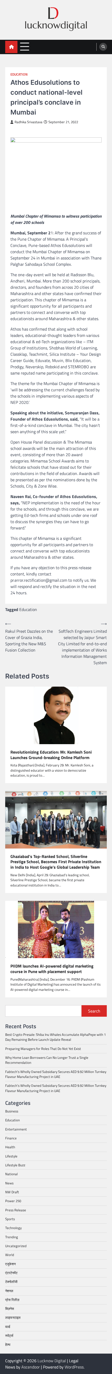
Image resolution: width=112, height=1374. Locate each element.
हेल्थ (7, 1344)
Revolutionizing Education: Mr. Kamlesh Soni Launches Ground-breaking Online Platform (51, 754)
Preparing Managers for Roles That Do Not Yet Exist (43, 1048)
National (11, 1174)
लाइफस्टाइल (13, 1317)
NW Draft (12, 1192)
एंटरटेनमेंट (11, 1272)
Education (19, 74)
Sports (10, 1219)
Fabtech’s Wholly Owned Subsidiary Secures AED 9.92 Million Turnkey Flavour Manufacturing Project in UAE (55, 1074)
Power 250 (13, 1200)
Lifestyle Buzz (15, 1165)
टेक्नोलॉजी (11, 1281)
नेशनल (9, 1290)
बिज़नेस (9, 1308)
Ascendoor (30, 1367)
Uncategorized (16, 1245)
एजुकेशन (10, 1263)
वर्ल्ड (7, 1326)
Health (10, 1147)
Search (94, 1011)
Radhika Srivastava (28, 122)
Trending (11, 1237)
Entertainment (16, 1129)
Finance (11, 1138)
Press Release (15, 1210)
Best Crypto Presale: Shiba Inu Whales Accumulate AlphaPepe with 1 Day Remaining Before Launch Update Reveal (55, 1037)
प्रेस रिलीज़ (12, 1299)
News (9, 1183)
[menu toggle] (24, 46)
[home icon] (11, 47)
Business (11, 1111)
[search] (103, 47)
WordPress (74, 1367)
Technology (13, 1227)
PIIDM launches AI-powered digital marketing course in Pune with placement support (52, 968)
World (9, 1254)
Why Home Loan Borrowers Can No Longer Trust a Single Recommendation (46, 1060)
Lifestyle (11, 1156)
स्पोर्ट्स (9, 1335)
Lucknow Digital (52, 1361)
